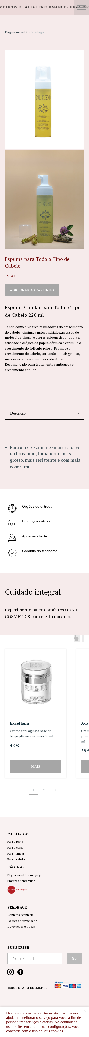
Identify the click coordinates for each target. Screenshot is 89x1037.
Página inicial (15, 32)
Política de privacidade (22, 921)
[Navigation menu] (81, 7)
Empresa (13, 881)
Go (74, 958)
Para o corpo (15, 847)
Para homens (16, 853)
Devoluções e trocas (21, 926)
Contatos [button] (14, 915)
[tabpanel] (44, 461)
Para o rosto (15, 841)
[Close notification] (85, 1011)
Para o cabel (15, 859)
